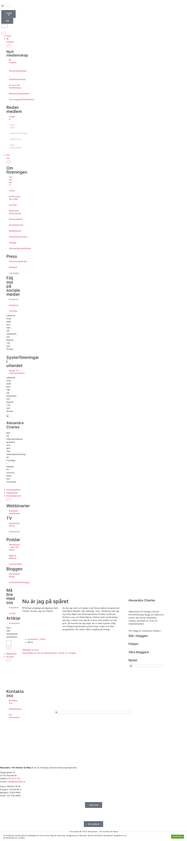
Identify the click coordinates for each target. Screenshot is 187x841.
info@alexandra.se (16, 781)
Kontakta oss (10, 701)
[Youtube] (24, 814)
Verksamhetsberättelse (10, 248)
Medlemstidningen (10, 133)
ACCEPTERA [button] (177, 837)
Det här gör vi (10, 181)
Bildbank (10, 267)
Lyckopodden (10, 564)
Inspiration (10, 607)
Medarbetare (10, 231)
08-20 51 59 (14, 778)
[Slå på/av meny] (3, 33)
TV (9, 518)
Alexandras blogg (10, 575)
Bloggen (14, 568)
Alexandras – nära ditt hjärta (10, 547)
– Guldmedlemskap (10, 78)
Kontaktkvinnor (10, 225)
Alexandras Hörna (10, 524)
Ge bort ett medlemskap (10, 86)
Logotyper (10, 273)
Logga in (10, 117)
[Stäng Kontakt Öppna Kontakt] (8, 660)
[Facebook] (3, 814)
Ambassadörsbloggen (10, 582)
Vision (10, 190)
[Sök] (8, 648)
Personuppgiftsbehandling (10, 99)
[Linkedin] (17, 814)
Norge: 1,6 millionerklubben (10, 371)
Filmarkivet (10, 531)
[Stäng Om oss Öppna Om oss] (8, 162)
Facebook (10, 299)
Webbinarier (10, 139)
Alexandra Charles (15, 425)
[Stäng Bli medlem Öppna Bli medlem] (8, 46)
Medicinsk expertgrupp (10, 212)
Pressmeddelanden (10, 261)
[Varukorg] (4, 26)
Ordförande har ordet (10, 197)
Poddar (13, 539)
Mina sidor (10, 126)
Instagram (10, 305)
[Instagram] (10, 814)
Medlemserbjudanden (10, 93)
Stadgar (10, 242)
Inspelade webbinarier (10, 512)
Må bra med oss (10, 596)
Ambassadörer (10, 219)
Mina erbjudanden (10, 146)
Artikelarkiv (10, 623)
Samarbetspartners (10, 236)
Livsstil (10, 613)
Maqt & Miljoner (10, 556)
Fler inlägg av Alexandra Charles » (144, 631)
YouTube (10, 311)
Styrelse (10, 205)
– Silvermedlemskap (10, 69)
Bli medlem (10, 61)
